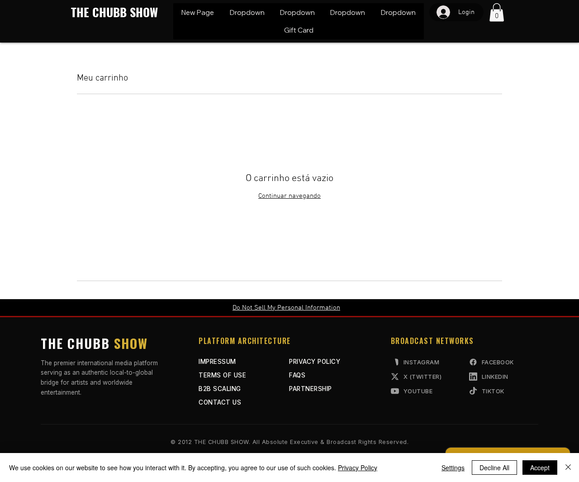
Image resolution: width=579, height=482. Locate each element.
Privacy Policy (357, 467)
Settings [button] (453, 467)
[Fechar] (568, 467)
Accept (540, 467)
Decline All (494, 467)
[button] (247, 12)
